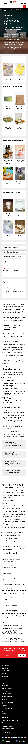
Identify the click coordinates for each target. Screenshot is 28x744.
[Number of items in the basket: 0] (25, 2)
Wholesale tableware (7, 625)
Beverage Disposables (10, 461)
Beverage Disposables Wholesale (11, 251)
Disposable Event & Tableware (12, 470)
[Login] (21, 2)
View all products (6, 89)
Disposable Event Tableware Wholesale (12, 256)
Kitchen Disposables (7, 243)
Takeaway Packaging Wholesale (10, 247)
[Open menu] (2, 2)
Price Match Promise (7, 295)
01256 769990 (5, 2)
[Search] (24, 6)
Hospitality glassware (7, 628)
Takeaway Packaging (10, 452)
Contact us (5, 722)
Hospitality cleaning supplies (9, 631)
